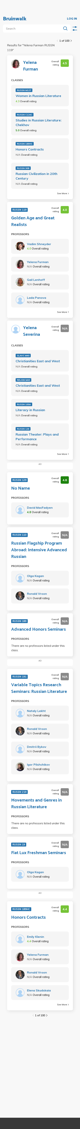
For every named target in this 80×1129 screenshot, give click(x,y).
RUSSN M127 (24, 90)
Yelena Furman (30, 66)
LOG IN (72, 18)
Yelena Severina (31, 331)
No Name (20, 488)
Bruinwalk (14, 19)
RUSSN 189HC (24, 143)
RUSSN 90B (23, 168)
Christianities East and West (38, 361)
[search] (33, 28)
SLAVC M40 (23, 355)
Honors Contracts (30, 149)
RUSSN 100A (24, 404)
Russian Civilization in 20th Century (36, 176)
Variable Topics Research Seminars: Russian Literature (39, 688)
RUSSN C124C (24, 114)
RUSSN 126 (23, 428)
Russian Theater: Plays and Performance (37, 436)
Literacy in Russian (30, 410)
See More (62, 193)
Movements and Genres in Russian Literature (36, 803)
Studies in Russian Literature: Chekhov (38, 122)
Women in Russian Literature (38, 96)
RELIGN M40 (23, 380)
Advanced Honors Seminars (38, 629)
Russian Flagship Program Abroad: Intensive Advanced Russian (39, 550)
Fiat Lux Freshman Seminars (38, 853)
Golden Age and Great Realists (33, 221)
